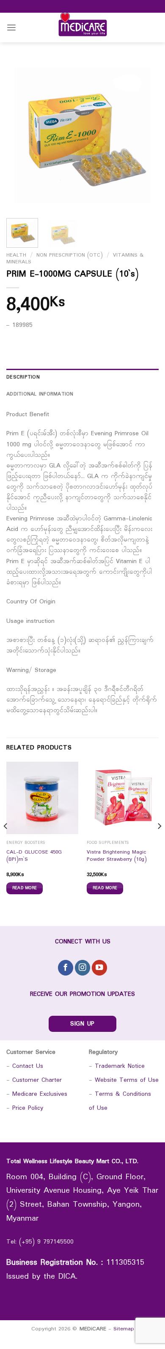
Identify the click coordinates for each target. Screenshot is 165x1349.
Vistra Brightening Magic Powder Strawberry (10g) (117, 856)
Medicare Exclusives (39, 1094)
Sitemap (123, 1328)
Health (16, 255)
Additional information (40, 394)
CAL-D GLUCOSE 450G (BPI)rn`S (34, 856)
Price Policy (27, 1108)
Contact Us (27, 1066)
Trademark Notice (120, 1066)
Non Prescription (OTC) (69, 255)
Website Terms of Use (127, 1080)
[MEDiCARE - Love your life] (82, 27)
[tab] (82, 377)
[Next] (145, 135)
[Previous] (20, 135)
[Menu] (11, 27)
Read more (24, 888)
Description (23, 377)
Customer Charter (37, 1080)
